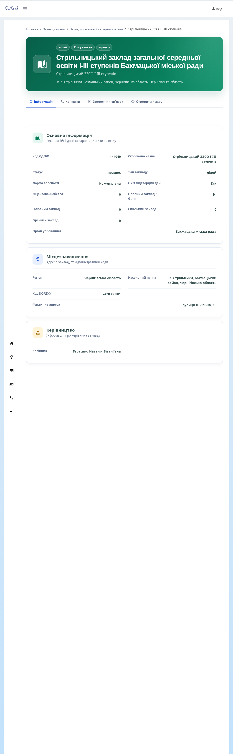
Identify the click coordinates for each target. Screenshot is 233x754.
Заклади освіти (54, 29)
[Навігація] (27, 9)
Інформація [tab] (43, 101)
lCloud (10, 9)
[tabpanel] (124, 246)
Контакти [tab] (73, 101)
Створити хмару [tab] (149, 101)
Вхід (219, 8)
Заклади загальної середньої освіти (96, 29)
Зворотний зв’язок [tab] (108, 101)
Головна (32, 29)
